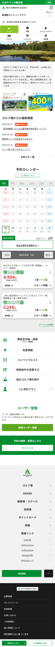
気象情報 (28, 350)
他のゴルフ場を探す (27, 379)
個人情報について (12, 627)
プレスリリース (11, 602)
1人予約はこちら (40, 643)
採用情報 (8, 608)
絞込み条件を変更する (26, 245)
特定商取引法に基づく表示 (16, 634)
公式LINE (27, 540)
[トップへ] (48, 573)
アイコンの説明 (46, 324)
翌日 (48, 254)
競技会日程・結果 (27, 340)
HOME (22, 573)
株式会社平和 (27, 555)
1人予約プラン (27, 389)
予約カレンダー (13, 643)
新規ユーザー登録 (27, 427)
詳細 (49, 2)
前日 (7, 254)
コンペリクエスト (28, 360)
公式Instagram (27, 545)
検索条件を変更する (27, 369)
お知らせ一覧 (27, 156)
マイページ (27, 448)
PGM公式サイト (27, 560)
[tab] (4, 183)
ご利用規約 (9, 621)
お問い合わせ (10, 615)
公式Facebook (27, 550)
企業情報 (8, 596)
